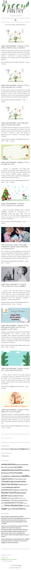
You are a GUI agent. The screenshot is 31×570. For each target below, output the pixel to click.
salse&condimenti (13, 496)
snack (9, 498)
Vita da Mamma (21, 62)
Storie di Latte (23, 498)
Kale (20, 565)
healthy (26, 475)
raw (26, 490)
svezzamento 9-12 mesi (13, 503)
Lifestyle (16, 62)
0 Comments (3, 63)
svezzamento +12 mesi (9, 500)
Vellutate (9, 509)
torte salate (26, 505)
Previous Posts (7, 438)
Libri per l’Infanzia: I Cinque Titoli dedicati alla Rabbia (13, 285)
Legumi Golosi (6, 479)
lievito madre (23, 479)
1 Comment (8, 427)
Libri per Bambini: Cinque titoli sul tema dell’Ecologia (15, 369)
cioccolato (18, 467)
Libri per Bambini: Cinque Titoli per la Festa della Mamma (15, 47)
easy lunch (15, 470)
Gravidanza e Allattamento (11, 476)
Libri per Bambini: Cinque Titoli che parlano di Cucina (15, 86)
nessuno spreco (13, 487)
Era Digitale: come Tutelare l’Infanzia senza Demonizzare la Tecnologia (14, 247)
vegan (4, 508)
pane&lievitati (6, 490)
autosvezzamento (22, 464)
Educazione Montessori (5, 62)
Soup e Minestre (15, 498)
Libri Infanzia (12, 62)
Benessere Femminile (7, 467)
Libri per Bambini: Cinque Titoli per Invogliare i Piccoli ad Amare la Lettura (15, 327)
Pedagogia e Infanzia (22, 139)
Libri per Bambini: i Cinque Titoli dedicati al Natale (12, 204)
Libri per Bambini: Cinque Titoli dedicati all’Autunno (15, 411)
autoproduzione (8, 464)
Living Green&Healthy (17, 481)
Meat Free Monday (9, 484)
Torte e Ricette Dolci (13, 505)
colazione (5, 470)
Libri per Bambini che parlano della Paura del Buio (14, 124)
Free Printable (16, 473)
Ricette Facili (7, 492)
